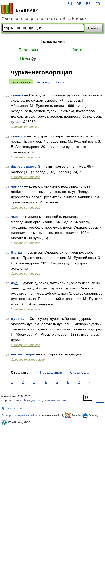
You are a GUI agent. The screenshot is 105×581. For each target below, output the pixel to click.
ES (88, 4)
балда (16, 252)
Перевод (43, 82)
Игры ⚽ (28, 59)
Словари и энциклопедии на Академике (43, 18)
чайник (17, 186)
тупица (17, 95)
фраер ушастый (25, 166)
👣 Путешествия (12, 408)
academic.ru (19, 8)
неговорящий (23, 354)
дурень (17, 318)
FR (98, 4)
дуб (14, 283)
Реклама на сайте (55, 400)
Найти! (93, 28)
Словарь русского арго (28, 359)
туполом (18, 136)
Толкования (53, 41)
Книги (77, 50)
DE (79, 4)
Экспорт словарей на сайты (19, 415)
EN (69, 4)
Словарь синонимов (25, 127)
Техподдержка (33, 400)
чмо (14, 217)
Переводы (28, 50)
